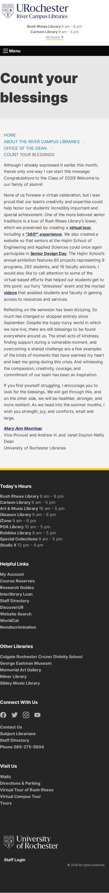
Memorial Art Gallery (20, 670)
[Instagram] (26, 715)
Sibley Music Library (20, 683)
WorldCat (9, 620)
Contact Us (11, 727)
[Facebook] (3, 715)
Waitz (5, 776)
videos (10, 292)
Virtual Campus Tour (20, 796)
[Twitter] (14, 715)
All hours (53, 37)
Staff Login (14, 859)
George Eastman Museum (26, 663)
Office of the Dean (25, 148)
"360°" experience (44, 234)
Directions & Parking (20, 783)
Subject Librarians (18, 733)
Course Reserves (17, 581)
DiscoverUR (12, 607)
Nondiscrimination (18, 627)
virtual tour (80, 227)
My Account (12, 574)
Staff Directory (14, 600)
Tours (6, 803)
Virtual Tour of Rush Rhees (26, 790)
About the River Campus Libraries (42, 141)
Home (10, 135)
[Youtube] (37, 715)
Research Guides (17, 587)
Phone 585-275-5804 (22, 747)
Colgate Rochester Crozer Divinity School (41, 656)
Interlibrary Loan (16, 594)
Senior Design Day (48, 253)
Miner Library (13, 676)
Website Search (15, 614)
